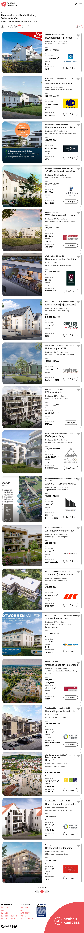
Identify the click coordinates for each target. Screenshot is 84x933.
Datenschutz (26, 913)
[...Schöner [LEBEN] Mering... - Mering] (42, 589)
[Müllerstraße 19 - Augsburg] (42, 407)
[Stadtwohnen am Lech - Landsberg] (42, 634)
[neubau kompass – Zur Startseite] (9, 4)
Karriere (5, 913)
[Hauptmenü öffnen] (81, 4)
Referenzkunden (9, 919)
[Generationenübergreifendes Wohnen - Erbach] (42, 819)
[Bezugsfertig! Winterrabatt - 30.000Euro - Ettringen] (42, 52)
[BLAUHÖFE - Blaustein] (42, 774)
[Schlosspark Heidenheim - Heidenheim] (42, 862)
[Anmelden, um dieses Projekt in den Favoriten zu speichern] (78, 35)
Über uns (5, 907)
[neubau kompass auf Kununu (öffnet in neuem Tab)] (41, 910)
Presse (4, 910)
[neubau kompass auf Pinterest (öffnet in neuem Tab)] (15, 926)
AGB (21, 910)
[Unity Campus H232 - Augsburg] (42, 363)
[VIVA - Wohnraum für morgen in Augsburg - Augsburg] (42, 230)
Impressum (24, 907)
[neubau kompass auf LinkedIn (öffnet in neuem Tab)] (11, 926)
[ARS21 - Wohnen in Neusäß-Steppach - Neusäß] (42, 186)
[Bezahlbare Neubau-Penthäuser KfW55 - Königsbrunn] (42, 274)
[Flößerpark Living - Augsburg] (42, 451)
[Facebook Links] (3, 926)
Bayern (3, 12)
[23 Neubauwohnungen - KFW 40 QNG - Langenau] (42, 545)
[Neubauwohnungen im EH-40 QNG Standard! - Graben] (42, 142)
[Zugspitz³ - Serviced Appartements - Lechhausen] (42, 499)
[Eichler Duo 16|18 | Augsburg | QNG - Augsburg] (42, 319)
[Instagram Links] (7, 926)
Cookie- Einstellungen (26, 917)
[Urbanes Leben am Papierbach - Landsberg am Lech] (42, 681)
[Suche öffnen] (76, 4)
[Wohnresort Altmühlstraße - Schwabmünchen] (42, 97)
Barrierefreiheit (9, 916)
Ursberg (10, 12)
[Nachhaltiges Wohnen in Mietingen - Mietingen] (42, 727)
